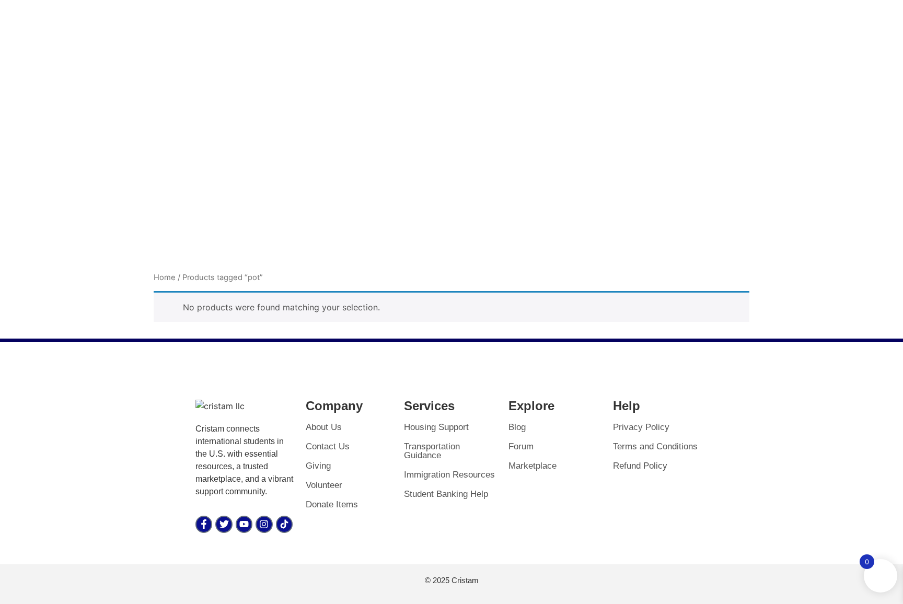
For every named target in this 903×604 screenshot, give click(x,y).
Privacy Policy (641, 427)
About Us (324, 427)
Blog (517, 427)
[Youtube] (244, 524)
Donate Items (332, 504)
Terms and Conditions (655, 446)
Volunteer (324, 485)
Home (165, 277)
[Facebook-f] (203, 524)
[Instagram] (264, 524)
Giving (318, 466)
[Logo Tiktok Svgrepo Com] (284, 524)
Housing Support (436, 427)
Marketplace (532, 466)
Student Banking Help (446, 494)
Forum (521, 446)
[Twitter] (223, 524)
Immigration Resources (449, 475)
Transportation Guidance (432, 451)
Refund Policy (640, 466)
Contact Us (328, 446)
